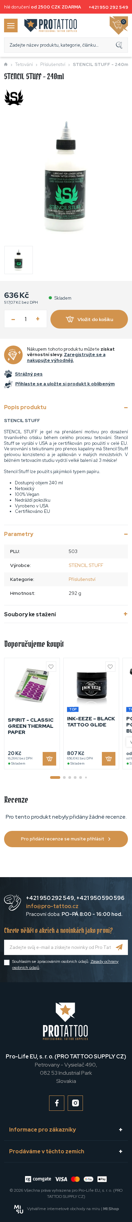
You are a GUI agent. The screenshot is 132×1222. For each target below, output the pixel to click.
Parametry (18, 534)
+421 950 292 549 (108, 7)
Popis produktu (25, 407)
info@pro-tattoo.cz (52, 906)
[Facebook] (56, 1103)
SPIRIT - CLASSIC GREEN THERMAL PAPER (30, 726)
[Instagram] (75, 1103)
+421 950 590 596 (100, 898)
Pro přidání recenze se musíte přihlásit (62, 839)
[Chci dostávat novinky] (119, 947)
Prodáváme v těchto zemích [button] (46, 1151)
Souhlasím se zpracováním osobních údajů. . (65, 964)
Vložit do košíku (95, 319)
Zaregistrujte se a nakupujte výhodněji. (66, 357)
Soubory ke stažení (30, 614)
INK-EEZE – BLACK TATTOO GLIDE (91, 721)
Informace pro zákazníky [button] (42, 1129)
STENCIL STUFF (86, 565)
